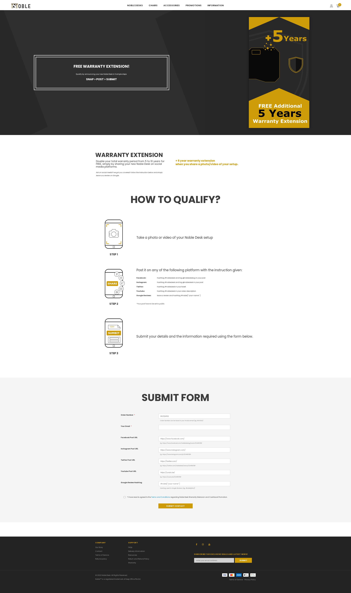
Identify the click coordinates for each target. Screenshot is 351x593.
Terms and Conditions (160, 497)
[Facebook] (196, 544)
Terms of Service (236, 579)
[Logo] (27, 6)
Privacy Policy (250, 579)
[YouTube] (209, 544)
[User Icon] (331, 6)
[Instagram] (202, 544)
